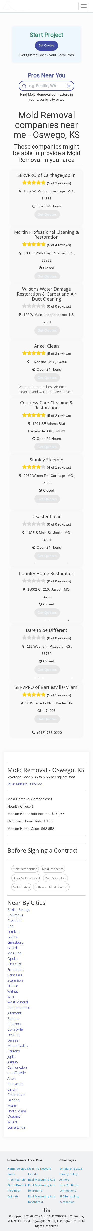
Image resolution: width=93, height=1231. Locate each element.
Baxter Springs (18, 909)
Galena (12, 936)
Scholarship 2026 (70, 1168)
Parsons (13, 1051)
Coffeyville (15, 1029)
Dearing (13, 1034)
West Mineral (17, 1002)
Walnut (12, 991)
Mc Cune (14, 953)
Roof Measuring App (41, 1179)
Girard (12, 947)
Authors (64, 1179)
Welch (12, 1121)
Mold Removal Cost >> (24, 783)
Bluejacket (15, 1083)
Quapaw (13, 1116)
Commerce (16, 1094)
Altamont (14, 1013)
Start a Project (16, 1185)
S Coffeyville (16, 1072)
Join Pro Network (39, 1168)
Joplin (11, 1056)
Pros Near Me (16, 1179)
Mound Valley (17, 1045)
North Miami (17, 1111)
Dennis (12, 1040)
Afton (11, 1078)
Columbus (15, 915)
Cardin (12, 1089)
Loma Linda (16, 1127)
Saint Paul (15, 975)
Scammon (15, 980)
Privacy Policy (68, 1174)
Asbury (12, 1062)
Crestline (14, 920)
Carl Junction (17, 1067)
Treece (12, 985)
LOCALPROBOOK (31, 6)
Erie (10, 926)
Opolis (12, 958)
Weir (10, 996)
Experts (32, 1174)
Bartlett (13, 1018)
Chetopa (14, 1024)
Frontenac (15, 969)
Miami (12, 1105)
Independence (18, 1007)
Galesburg (15, 942)
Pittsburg (14, 964)
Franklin (13, 931)
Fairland (13, 1100)
